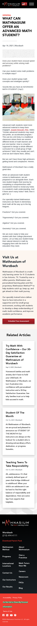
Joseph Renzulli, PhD (19, 130)
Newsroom (23, 577)
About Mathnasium (24, 548)
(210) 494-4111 (9, 536)
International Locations (8, 565)
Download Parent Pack (12, 541)
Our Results (7, 587)
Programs (6, 557)
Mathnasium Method (7, 548)
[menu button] (24, 4)
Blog (21, 588)
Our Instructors (9, 580)
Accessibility (7, 598)
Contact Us (7, 573)
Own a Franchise (23, 556)
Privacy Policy (17, 598)
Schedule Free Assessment (18, 321)
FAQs (21, 583)
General (6, 15)
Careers (22, 571)
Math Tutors (24, 564)
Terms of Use (7, 611)
